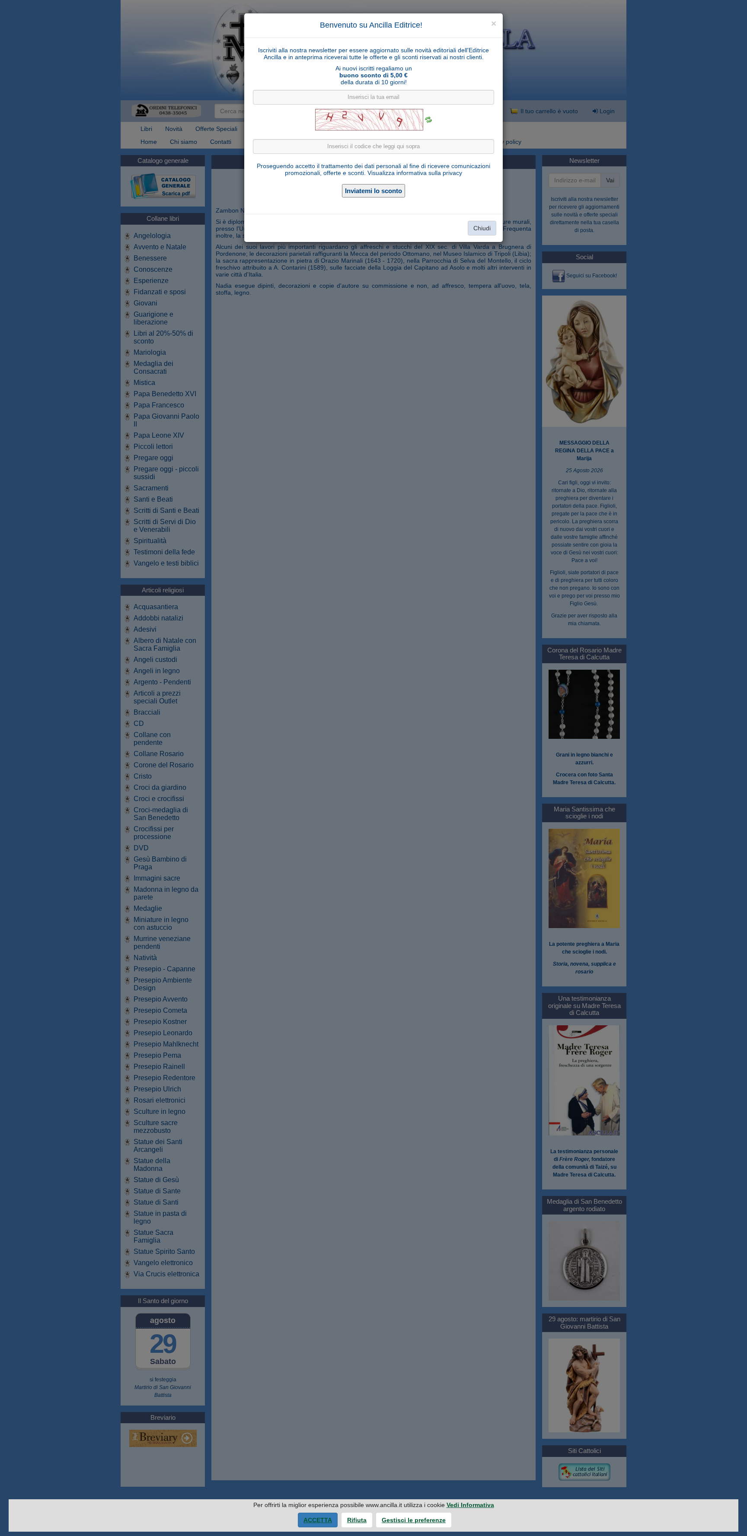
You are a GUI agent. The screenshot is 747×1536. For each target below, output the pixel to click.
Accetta (317, 1520)
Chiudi (482, 228)
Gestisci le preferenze (414, 1520)
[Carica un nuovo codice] (428, 119)
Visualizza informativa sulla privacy (414, 172)
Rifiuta (357, 1520)
